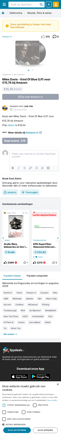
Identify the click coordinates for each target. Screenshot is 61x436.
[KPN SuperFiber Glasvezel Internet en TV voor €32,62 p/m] (45, 238)
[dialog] (30, 408)
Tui (5, 328)
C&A (39, 298)
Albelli (47, 322)
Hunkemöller (38, 316)
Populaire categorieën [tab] (37, 275)
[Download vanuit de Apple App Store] (19, 376)
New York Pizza (11, 316)
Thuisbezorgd (10, 310)
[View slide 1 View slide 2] (30, 57)
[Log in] (56, 4)
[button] (30, 424)
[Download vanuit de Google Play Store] (40, 376)
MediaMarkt (50, 310)
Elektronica (16, 12)
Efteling (45, 304)
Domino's (8, 292)
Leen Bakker (34, 322)
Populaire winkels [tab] (12, 275)
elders (11, 125)
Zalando (29, 298)
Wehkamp (17, 298)
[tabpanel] (30, 308)
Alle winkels (8, 334)
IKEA (23, 310)
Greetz (21, 322)
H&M (6, 298)
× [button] (58, 384)
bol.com (7, 304)
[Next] (58, 238)
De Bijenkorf (35, 310)
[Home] (2, 12)
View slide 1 (28, 70)
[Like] (5, 262)
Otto (50, 316)
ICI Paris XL (9, 322)
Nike (55, 292)
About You (16, 328)
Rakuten (7, 240)
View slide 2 (32, 70)
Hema (19, 292)
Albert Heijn (51, 298)
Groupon (44, 292)
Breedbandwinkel (39, 240)
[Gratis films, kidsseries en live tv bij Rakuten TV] (15, 238)
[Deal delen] (49, 4)
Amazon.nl (7, 37)
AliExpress (33, 304)
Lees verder (52, 400)
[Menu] (4, 4)
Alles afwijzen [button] (45, 430)
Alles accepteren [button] (17, 430)
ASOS (25, 316)
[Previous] (3, 238)
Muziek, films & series (39, 12)
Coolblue (19, 304)
